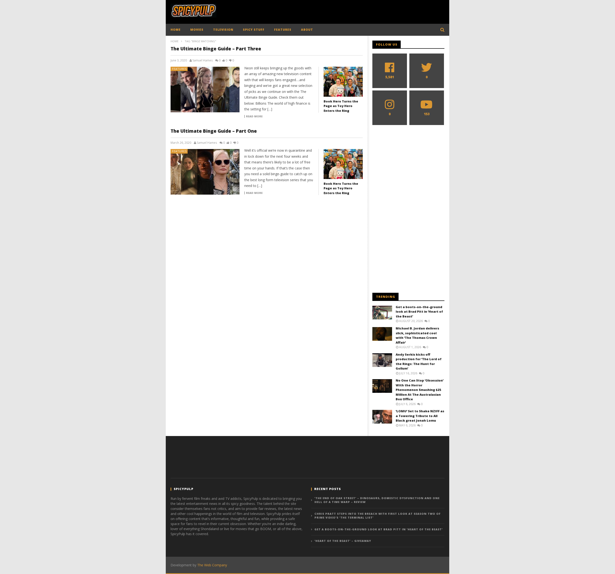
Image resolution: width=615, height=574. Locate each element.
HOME (176, 30)
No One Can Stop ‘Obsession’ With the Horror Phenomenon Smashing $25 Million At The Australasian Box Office (419, 389)
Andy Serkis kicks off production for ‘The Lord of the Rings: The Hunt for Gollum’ (419, 361)
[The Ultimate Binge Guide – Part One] (205, 172)
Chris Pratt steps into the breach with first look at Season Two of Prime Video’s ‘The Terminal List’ (377, 516)
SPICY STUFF (253, 30)
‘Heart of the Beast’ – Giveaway (342, 541)
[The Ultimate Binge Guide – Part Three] (205, 89)
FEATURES (282, 30)
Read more (254, 116)
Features (179, 69)
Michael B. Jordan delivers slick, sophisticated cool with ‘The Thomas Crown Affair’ (417, 335)
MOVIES (196, 30)
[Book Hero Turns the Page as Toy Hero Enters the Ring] (343, 82)
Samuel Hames (202, 60)
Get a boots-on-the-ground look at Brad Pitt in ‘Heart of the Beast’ (419, 311)
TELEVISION (223, 30)
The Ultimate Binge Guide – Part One (214, 131)
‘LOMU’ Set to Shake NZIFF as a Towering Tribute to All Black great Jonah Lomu (420, 416)
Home (174, 41)
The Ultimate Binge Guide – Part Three (216, 49)
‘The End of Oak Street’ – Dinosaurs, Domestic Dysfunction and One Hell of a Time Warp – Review (377, 500)
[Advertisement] (357, 11)
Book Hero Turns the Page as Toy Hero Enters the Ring (341, 106)
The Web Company (212, 565)
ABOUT (307, 30)
